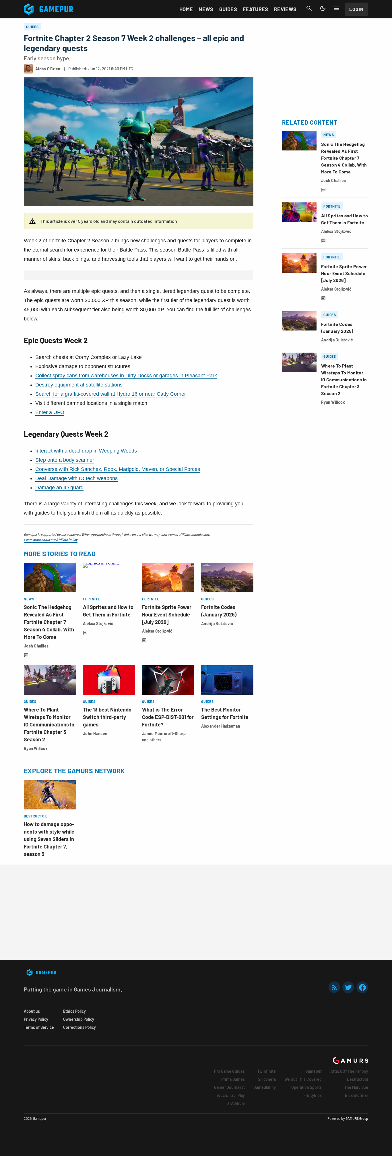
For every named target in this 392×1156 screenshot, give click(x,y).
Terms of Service (39, 1027)
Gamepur (313, 1071)
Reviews (285, 9)
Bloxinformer (356, 1095)
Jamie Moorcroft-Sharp (164, 733)
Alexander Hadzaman (220, 726)
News (206, 9)
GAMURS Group (357, 1118)
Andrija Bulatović (217, 623)
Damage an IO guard (59, 487)
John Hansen (95, 733)
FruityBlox (312, 1095)
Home (186, 9)
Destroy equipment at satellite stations (79, 385)
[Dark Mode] (323, 8)
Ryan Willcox (36, 748)
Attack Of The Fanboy (349, 1071)
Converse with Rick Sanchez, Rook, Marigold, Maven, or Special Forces (117, 469)
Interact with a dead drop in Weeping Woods (86, 451)
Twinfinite (266, 1071)
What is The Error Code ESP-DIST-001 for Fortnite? (168, 717)
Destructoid (357, 1079)
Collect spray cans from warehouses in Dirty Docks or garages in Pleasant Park (126, 375)
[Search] (309, 8)
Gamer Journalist (229, 1087)
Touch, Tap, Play (230, 1095)
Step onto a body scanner (64, 460)
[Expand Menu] (336, 8)
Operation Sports (306, 1087)
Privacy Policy (36, 1019)
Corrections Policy (79, 1027)
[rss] (334, 987)
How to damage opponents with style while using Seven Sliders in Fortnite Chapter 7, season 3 (49, 839)
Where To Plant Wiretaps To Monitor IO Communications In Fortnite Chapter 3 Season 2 (49, 724)
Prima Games (233, 1079)
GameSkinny (264, 1087)
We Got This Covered (303, 1079)
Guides (228, 9)
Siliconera (267, 1079)
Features (255, 9)
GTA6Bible (235, 1103)
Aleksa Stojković (98, 623)
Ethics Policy (74, 1011)
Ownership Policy (78, 1019)
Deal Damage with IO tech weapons (76, 478)
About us (32, 1011)
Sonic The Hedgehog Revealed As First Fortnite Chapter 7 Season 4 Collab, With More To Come (49, 622)
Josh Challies (36, 645)
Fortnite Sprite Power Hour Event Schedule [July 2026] (166, 614)
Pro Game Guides (229, 1071)
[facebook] (362, 987)
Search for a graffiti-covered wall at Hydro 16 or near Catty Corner (110, 394)
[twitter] (348, 987)
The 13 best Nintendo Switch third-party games (107, 717)
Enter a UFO (49, 412)
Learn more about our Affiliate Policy (50, 540)
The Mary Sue (356, 1087)
